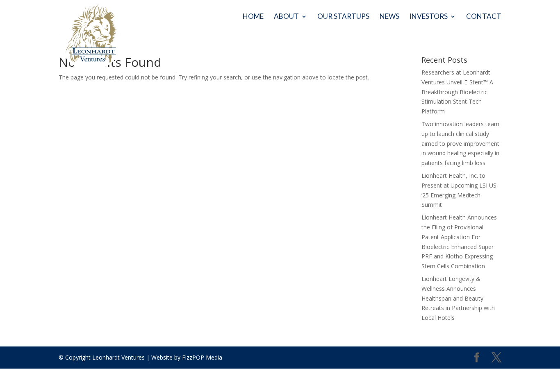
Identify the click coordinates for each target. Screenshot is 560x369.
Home (253, 17)
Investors (429, 17)
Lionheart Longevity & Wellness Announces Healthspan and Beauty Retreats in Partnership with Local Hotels (458, 298)
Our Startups (343, 17)
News (389, 17)
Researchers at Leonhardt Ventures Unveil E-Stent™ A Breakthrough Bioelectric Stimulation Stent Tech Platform (457, 91)
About (286, 17)
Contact (483, 17)
